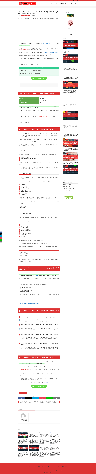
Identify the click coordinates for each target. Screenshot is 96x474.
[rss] (76, 0)
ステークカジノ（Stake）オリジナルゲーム (51, 52)
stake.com (52, 466)
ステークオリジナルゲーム (25, 15)
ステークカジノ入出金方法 (68, 192)
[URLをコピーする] (56, 398)
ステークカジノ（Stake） (47, 43)
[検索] (77, 0)
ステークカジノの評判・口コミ (69, 188)
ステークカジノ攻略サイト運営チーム (23, 420)
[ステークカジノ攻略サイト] (27, 3)
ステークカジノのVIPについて (69, 186)
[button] (21, 398)
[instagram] (74, 0)
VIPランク (37, 275)
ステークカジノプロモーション (69, 190)
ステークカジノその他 (67, 184)
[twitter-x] (73, 0)
